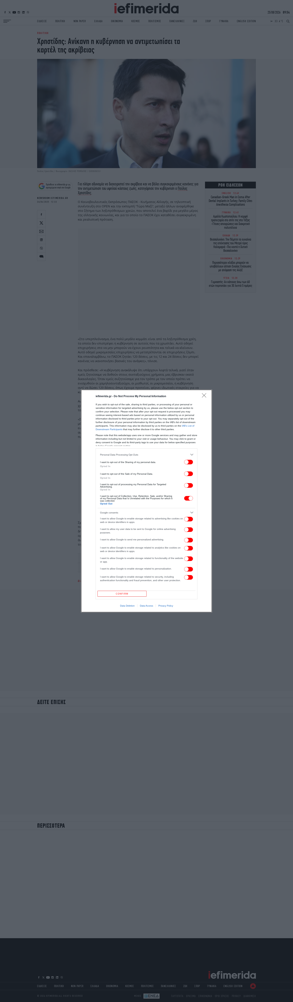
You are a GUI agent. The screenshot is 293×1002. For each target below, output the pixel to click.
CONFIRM (122, 593)
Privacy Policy (165, 605)
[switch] (188, 462)
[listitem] (146, 454)
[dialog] (146, 501)
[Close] (205, 396)
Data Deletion (127, 605)
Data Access (146, 605)
